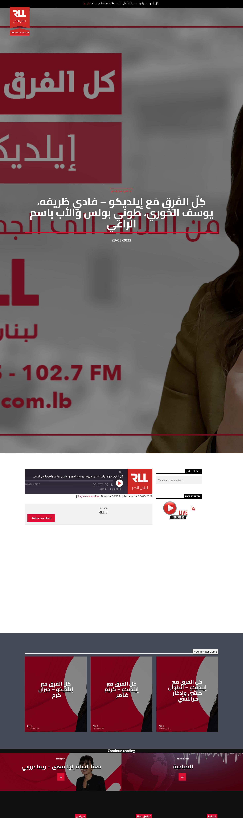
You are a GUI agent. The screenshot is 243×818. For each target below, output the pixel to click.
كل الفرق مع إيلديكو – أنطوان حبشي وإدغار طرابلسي (187, 723)
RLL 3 (103, 546)
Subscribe (115, 522)
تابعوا (86, 3)
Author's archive (41, 551)
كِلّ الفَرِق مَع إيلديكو (121, 206)
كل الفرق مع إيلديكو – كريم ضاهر (121, 723)
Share (103, 522)
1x (100, 518)
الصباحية (183, 800)
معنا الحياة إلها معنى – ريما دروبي (61, 800)
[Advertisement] (179, 610)
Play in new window (88, 529)
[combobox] (179, 514)
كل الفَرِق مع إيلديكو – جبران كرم (55, 723)
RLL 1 (29, 760)
